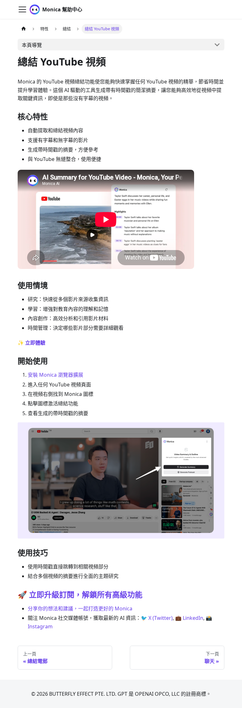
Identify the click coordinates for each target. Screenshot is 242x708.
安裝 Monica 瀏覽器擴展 (55, 374)
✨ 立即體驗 (31, 342)
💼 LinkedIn (189, 617)
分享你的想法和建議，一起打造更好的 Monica (80, 608)
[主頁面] (24, 29)
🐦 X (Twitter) (157, 617)
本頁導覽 (32, 45)
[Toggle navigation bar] (22, 9)
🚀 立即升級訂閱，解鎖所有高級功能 (80, 594)
